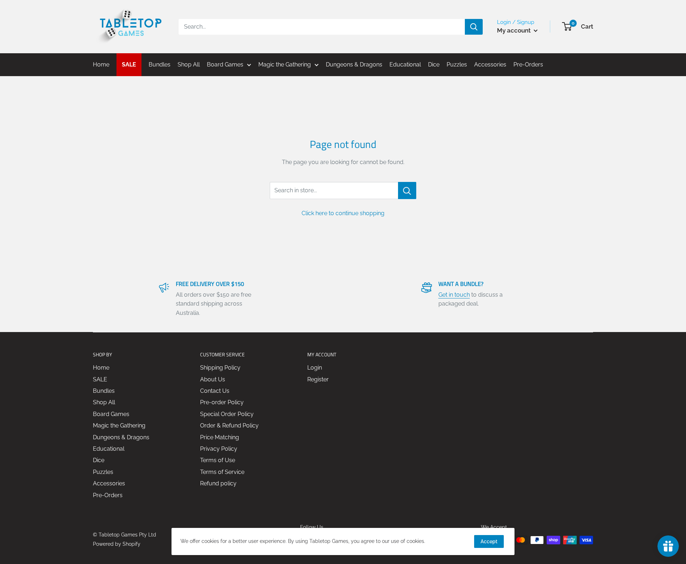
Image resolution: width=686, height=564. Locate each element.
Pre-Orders (108, 495)
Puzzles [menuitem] (457, 64)
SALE (100, 379)
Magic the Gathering (119, 425)
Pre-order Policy (222, 402)
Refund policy (218, 483)
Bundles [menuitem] (159, 64)
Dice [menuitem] (433, 64)
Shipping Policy (220, 367)
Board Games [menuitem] (225, 64)
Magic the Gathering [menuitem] (284, 64)
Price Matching (219, 437)
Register (318, 379)
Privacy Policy (218, 448)
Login (314, 367)
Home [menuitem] (101, 64)
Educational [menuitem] (405, 64)
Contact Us (214, 390)
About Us (212, 379)
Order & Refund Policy (229, 425)
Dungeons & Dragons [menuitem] (354, 64)
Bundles (104, 390)
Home (101, 367)
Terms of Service (222, 472)
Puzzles (103, 472)
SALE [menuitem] (129, 64)
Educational (108, 448)
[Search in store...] (407, 190)
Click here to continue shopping (343, 213)
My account (514, 30)
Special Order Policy (227, 414)
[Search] (474, 27)
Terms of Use (217, 460)
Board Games (111, 414)
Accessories (109, 483)
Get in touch (454, 294)
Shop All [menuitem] (189, 64)
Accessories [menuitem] (490, 64)
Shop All (104, 402)
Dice (98, 460)
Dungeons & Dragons (121, 437)
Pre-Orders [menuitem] (528, 64)
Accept (489, 541)
